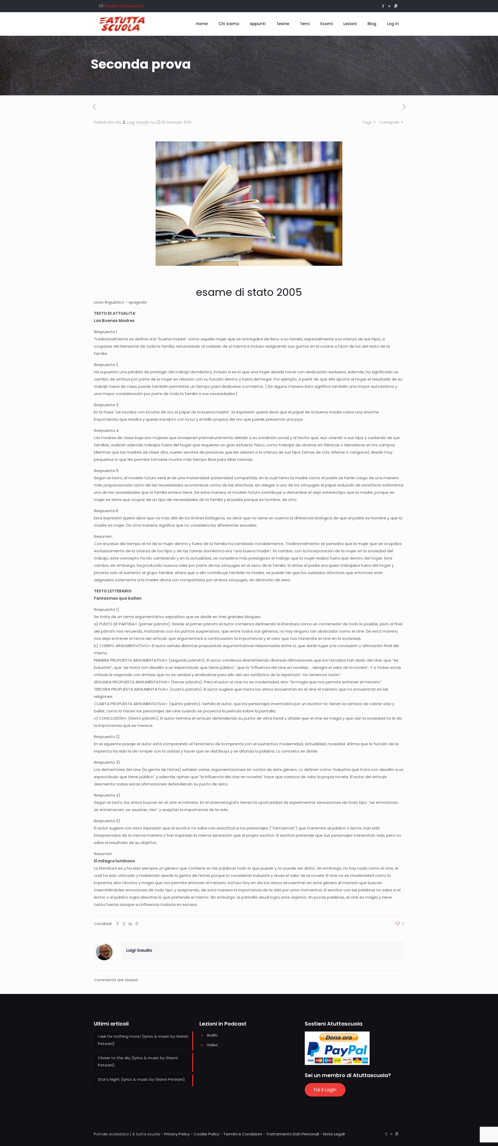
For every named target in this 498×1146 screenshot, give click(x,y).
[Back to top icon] (473, 1135)
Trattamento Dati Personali (292, 1134)
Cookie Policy (206, 1134)
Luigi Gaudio (138, 122)
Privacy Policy (177, 1134)
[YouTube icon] (389, 6)
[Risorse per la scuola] (122, 23)
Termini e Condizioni (242, 1134)
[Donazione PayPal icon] (396, 6)
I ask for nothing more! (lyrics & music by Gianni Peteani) (143, 1040)
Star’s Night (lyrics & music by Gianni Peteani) (141, 1079)
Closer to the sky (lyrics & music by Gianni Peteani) (138, 1061)
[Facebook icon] (383, 6)
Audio (212, 1035)
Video (212, 1045)
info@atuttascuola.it (123, 6)
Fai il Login (325, 1090)
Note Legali (334, 1134)
